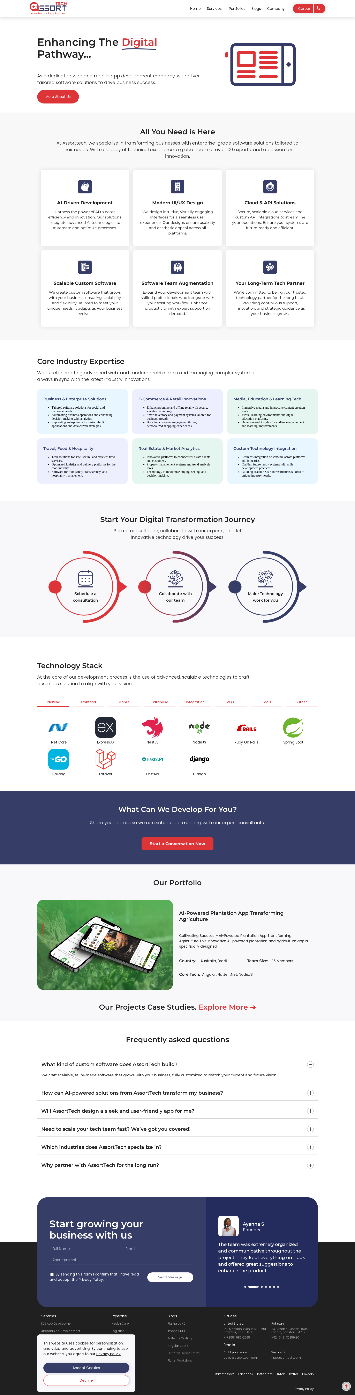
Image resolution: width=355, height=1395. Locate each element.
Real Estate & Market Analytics (169, 448)
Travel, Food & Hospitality (68, 448)
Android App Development (60, 1331)
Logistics (118, 1331)
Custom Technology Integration (265, 448)
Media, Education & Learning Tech (267, 399)
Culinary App (195, 919)
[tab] (53, 703)
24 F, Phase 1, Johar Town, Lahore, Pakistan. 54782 (289, 1330)
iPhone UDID (176, 1331)
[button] (86, 1368)
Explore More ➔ (227, 1007)
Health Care (120, 1323)
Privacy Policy (108, 1353)
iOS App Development (57, 1323)
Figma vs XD (177, 1323)
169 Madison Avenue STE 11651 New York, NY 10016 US (245, 1330)
